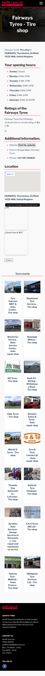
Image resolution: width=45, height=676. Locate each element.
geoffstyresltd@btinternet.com (13, 645)
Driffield (9, 260)
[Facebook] (4, 666)
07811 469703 (8, 642)
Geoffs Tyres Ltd (8, 639)
